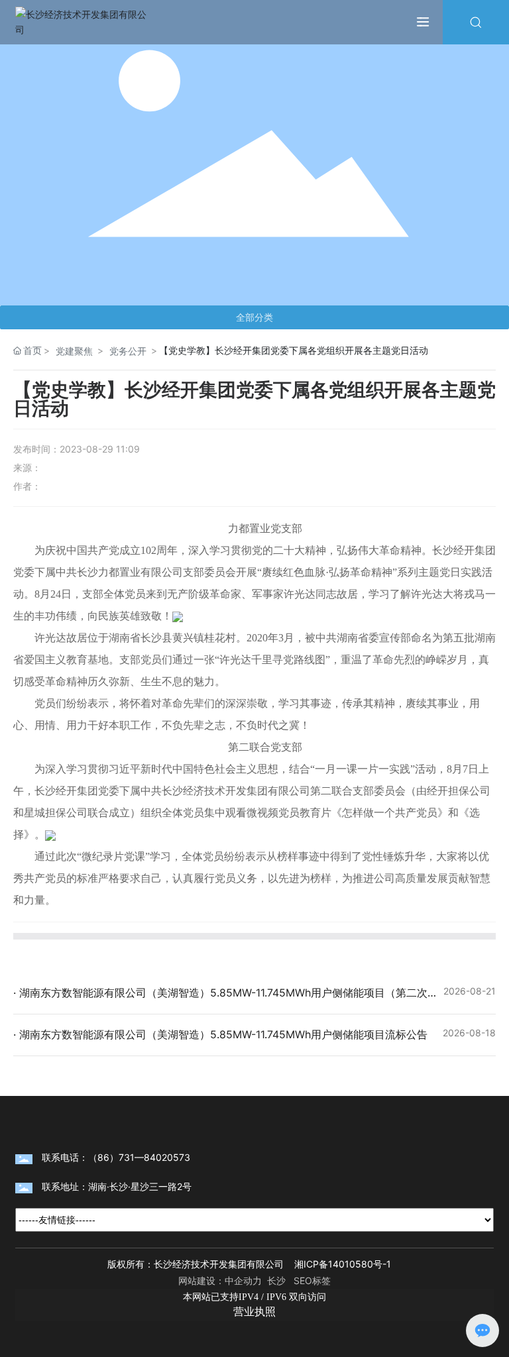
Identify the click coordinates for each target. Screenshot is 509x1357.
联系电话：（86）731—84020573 (116, 1157)
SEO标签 (312, 1280)
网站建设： (201, 1280)
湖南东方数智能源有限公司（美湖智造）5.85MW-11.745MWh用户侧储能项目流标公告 (221, 1034)
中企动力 (243, 1280)
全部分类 (254, 317)
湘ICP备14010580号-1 (342, 1264)
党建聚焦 (74, 350)
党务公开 (127, 350)
